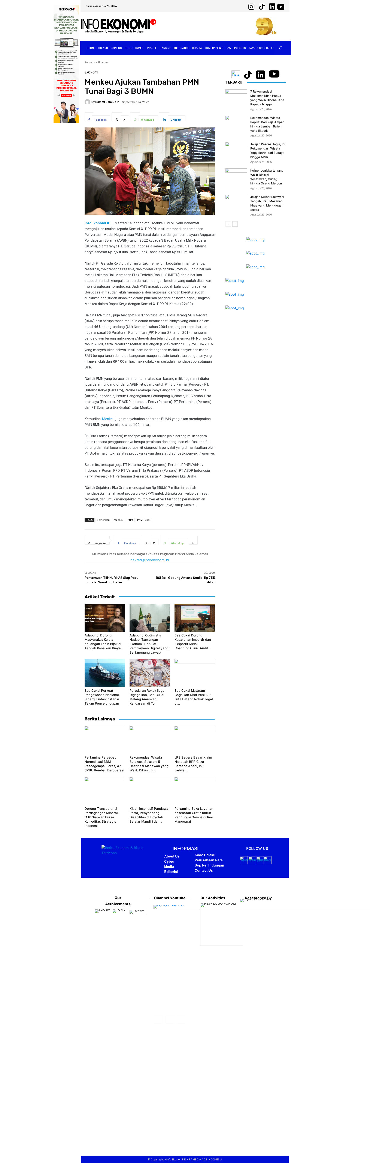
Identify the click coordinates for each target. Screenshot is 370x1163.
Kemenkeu (103, 519)
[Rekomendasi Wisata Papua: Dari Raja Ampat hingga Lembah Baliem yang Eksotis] (236, 123)
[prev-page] (228, 224)
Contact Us (204, 870)
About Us (172, 856)
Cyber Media (169, 864)
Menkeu (108, 419)
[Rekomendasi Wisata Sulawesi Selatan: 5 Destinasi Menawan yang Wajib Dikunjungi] (150, 740)
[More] (193, 540)
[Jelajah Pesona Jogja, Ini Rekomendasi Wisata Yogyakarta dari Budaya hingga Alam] (236, 149)
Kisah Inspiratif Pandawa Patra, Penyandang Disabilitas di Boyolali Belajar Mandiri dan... (149, 815)
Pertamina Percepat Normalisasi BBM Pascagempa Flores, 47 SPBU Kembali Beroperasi (104, 763)
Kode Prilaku (205, 854)
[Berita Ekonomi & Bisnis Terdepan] (118, 26)
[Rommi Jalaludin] (88, 102)
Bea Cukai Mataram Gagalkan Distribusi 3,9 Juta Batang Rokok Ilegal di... (194, 697)
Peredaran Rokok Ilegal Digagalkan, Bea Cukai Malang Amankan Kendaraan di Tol (147, 697)
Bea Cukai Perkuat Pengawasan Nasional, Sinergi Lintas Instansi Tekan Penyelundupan (102, 697)
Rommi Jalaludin (107, 101)
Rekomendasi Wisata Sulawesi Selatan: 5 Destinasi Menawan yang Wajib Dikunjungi (149, 763)
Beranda (90, 62)
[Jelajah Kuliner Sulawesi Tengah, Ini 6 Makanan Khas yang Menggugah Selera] (236, 202)
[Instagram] (170, 1019)
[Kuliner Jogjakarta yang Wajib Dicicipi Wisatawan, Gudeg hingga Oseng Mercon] (236, 175)
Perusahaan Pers (209, 860)
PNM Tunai (143, 519)
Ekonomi (103, 62)
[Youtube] (181, 1019)
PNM (130, 519)
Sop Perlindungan (209, 865)
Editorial (171, 871)
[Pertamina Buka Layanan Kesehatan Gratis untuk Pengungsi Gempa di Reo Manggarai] (195, 791)
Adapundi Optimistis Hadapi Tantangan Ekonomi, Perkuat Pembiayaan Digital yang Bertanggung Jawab (149, 643)
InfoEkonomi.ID (97, 223)
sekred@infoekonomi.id (150, 560)
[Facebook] (158, 1019)
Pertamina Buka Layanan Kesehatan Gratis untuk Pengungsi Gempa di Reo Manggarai (194, 815)
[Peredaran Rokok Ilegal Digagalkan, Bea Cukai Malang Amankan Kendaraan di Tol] (150, 673)
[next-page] (235, 224)
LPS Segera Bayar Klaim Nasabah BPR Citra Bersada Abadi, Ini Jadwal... (193, 763)
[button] (281, 48)
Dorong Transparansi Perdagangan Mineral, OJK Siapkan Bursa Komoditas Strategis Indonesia (102, 817)
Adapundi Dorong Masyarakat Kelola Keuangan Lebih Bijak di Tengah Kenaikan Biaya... (104, 641)
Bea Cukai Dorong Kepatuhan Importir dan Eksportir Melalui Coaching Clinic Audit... (193, 641)
